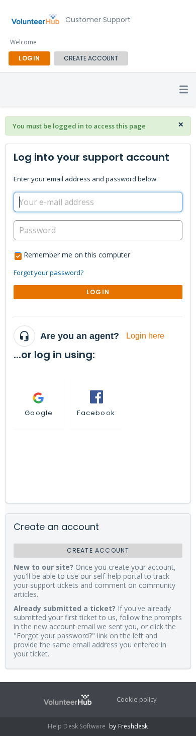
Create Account (91, 58)
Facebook (96, 413)
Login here (145, 335)
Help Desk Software (77, 726)
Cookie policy (137, 699)
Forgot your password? (48, 272)
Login (98, 292)
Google (39, 413)
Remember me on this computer (77, 254)
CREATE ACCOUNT (98, 550)
